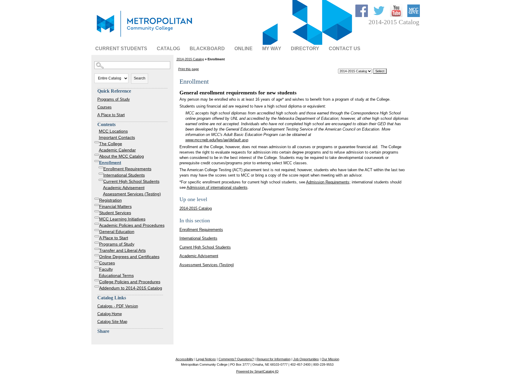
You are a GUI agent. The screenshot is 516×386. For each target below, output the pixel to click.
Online (243, 48)
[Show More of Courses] (96, 261)
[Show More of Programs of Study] (96, 242)
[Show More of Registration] (96, 199)
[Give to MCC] (413, 15)
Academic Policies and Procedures (132, 225)
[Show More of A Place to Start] (96, 236)
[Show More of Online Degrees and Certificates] (96, 255)
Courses (104, 107)
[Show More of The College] (96, 142)
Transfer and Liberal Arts (122, 250)
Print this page (188, 69)
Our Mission (330, 359)
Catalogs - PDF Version (117, 306)
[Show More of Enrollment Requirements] (101, 167)
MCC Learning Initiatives (122, 219)
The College (110, 143)
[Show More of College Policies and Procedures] (96, 280)
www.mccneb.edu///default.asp (216, 140)
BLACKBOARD (207, 48)
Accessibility (185, 359)
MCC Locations (113, 131)
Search (139, 78)
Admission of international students (217, 187)
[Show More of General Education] (96, 230)
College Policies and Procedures (129, 281)
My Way (271, 48)
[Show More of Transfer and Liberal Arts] (96, 249)
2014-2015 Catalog (190, 59)
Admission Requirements (327, 182)
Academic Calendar (117, 150)
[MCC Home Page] (143, 37)
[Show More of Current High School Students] (101, 180)
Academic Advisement (124, 187)
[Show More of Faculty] (96, 268)
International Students (124, 175)
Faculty (106, 269)
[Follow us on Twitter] (379, 15)
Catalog (168, 48)
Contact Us (344, 48)
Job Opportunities (306, 359)
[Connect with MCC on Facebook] (362, 15)
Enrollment (110, 162)
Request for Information (274, 359)
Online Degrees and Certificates (129, 256)
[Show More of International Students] (101, 173)
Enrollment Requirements (127, 168)
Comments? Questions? (236, 359)
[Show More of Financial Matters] (96, 205)
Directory (305, 48)
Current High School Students (131, 181)
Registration (110, 200)
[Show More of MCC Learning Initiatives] (96, 217)
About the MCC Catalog (121, 156)
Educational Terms (116, 275)
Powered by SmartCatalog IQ (257, 371)
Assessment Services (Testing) (132, 194)
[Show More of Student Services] (96, 211)
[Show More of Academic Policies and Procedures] (96, 224)
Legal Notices (206, 359)
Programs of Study (113, 99)
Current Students (121, 48)
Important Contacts (117, 137)
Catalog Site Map (112, 321)
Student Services (115, 212)
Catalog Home (109, 314)
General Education (116, 231)
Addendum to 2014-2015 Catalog (130, 288)
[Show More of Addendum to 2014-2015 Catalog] (96, 286)
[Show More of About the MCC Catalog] (96, 155)
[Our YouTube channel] (397, 15)
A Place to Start (111, 115)
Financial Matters (115, 206)
